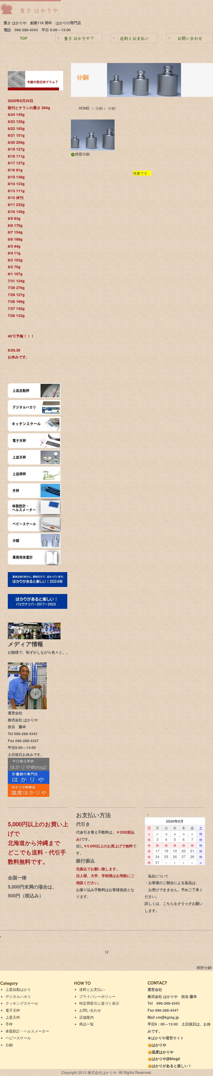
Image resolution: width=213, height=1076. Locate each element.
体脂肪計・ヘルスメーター (27, 1031)
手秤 (9, 1024)
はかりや (159, 1044)
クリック (184, 903)
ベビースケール (18, 1037)
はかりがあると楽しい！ (172, 1065)
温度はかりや (163, 1051)
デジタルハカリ (18, 996)
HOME (84, 108)
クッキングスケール (21, 1003)
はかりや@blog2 (166, 1058)
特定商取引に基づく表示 (99, 1003)
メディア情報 (28, 644)
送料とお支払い (92, 989)
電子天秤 (12, 1010)
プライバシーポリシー (97, 996)
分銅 (9, 1044)
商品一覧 (86, 1024)
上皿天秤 (12, 1017)
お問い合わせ (90, 1010)
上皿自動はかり (18, 989)
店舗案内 (86, 1017)
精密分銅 (82, 154)
